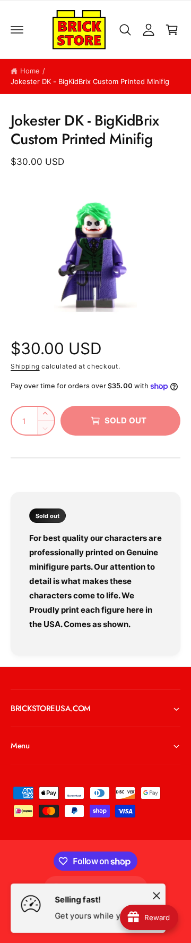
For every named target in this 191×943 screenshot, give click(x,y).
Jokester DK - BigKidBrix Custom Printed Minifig (90, 81)
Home (30, 70)
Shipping (25, 366)
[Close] (156, 895)
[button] (17, 29)
